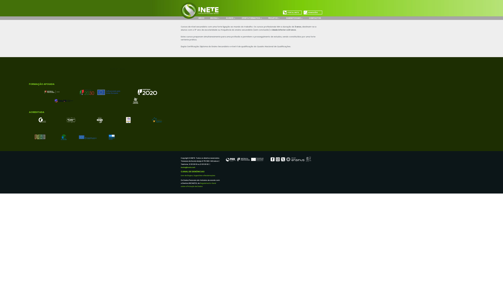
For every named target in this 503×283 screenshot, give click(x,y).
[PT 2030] (100, 92)
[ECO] (64, 137)
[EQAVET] (157, 120)
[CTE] (135, 100)
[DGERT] (42, 120)
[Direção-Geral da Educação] (52, 92)
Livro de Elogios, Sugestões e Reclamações (198, 175)
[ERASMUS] (88, 137)
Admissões (313, 12)
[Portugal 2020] (147, 92)
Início (201, 18)
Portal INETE (293, 12)
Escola (214, 18)
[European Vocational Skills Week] (99, 120)
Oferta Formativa (251, 18)
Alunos (229, 18)
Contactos (315, 18)
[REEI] (40, 137)
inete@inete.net (188, 167)
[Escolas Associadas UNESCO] (112, 137)
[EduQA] (64, 100)
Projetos (273, 18)
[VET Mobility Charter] (71, 120)
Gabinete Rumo (293, 18)
